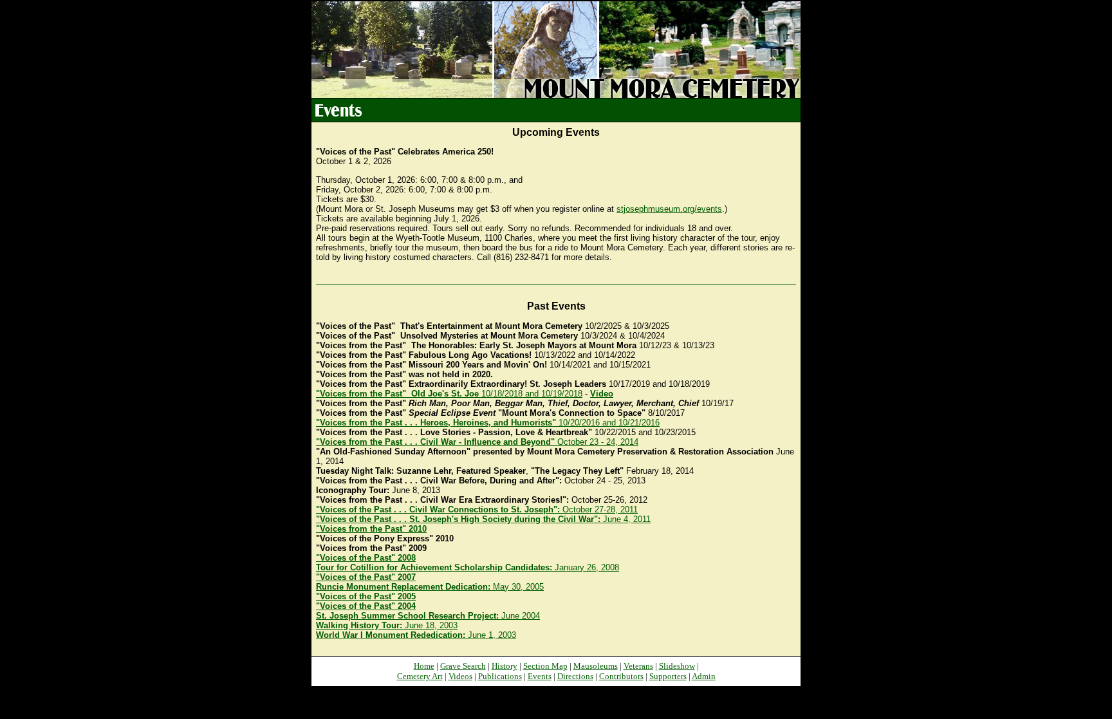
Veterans (638, 666)
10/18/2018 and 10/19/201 (449, 393)
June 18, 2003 (431, 625)
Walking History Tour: (360, 625)
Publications (500, 676)
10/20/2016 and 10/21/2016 (488, 422)
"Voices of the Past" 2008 (366, 558)
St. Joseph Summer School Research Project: (408, 616)
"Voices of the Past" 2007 (366, 577)
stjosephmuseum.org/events (669, 209)
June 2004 (520, 616)
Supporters (668, 676)
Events (539, 676)
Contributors (621, 676)
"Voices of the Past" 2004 (366, 606)
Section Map (545, 666)
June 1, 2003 (492, 635)
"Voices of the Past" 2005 (366, 596)
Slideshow (677, 666)
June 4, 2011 (483, 519)
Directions (575, 676)
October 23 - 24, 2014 (477, 442)
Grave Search (463, 666)
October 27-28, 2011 (477, 509)
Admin (704, 676)
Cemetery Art (420, 676)
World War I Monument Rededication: (392, 635)
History (504, 666)
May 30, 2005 (430, 587)
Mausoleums (595, 666)
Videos (460, 676)
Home (424, 666)
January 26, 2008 (467, 567)
